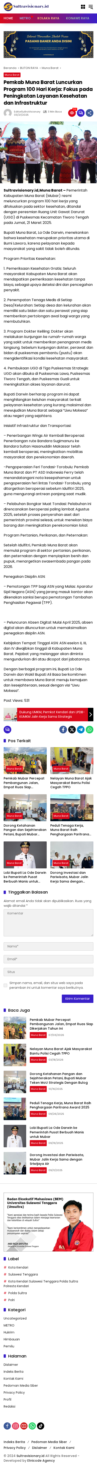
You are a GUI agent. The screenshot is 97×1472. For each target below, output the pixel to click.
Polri (11, 1300)
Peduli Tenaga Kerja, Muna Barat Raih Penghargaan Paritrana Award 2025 (69, 830)
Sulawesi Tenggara (23, 1274)
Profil (7, 1399)
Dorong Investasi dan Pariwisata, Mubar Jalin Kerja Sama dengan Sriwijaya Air (69, 877)
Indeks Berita (13, 1371)
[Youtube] (24, 1426)
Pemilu (9, 1346)
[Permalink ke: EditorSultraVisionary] (9, 113)
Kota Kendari (18, 1267)
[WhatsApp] (89, 729)
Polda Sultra (17, 1293)
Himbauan (12, 1339)
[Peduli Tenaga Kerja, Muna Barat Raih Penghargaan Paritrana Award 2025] (71, 807)
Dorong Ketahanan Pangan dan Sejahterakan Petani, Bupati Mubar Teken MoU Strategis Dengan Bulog (25, 830)
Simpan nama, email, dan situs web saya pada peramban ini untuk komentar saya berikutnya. (46, 985)
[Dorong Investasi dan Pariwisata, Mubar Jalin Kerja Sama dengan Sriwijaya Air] (71, 854)
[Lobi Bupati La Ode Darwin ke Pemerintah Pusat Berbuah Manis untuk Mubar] (25, 854)
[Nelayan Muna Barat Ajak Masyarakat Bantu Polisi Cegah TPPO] (71, 760)
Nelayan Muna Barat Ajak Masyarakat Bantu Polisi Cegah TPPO (71, 782)
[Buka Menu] (83, 6)
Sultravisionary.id (30, 1456)
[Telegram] (81, 729)
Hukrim (9, 1332)
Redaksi (9, 1406)
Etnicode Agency (41, 1460)
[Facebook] (63, 729)
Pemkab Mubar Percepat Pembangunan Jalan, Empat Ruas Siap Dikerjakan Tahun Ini (24, 783)
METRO (9, 1325)
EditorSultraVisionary (27, 111)
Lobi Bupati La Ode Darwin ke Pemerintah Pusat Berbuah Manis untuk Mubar (25, 877)
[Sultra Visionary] (26, 6)
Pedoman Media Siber (21, 1385)
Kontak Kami (13, 1378)
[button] (90, 6)
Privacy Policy (14, 1392)
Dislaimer (11, 1364)
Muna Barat (12, 75)
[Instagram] (15, 1426)
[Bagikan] (89, 113)
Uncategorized (15, 1318)
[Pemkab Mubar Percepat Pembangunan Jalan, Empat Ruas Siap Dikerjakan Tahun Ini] (25, 760)
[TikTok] (40, 1426)
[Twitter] (72, 729)
